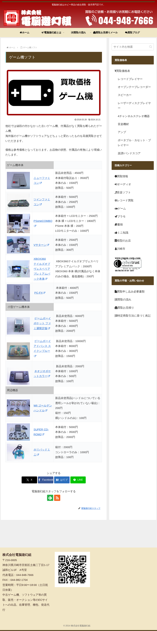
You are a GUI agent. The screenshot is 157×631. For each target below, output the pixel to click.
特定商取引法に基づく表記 (134, 315)
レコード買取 (125, 200)
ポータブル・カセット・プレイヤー (134, 143)
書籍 (120, 224)
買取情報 (122, 176)
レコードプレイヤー (130, 79)
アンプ (122, 132)
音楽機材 (123, 124)
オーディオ (124, 184)
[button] (150, 46)
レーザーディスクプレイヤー (134, 106)
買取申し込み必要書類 (131, 291)
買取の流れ (124, 299)
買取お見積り (125, 307)
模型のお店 (124, 240)
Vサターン (40, 244)
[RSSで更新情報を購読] (57, 498)
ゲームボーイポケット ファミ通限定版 (42, 323)
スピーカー (125, 95)
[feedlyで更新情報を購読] (50, 498)
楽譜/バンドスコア (129, 153)
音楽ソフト (124, 192)
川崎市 (121, 248)
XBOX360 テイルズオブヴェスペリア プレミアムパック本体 (42, 268)
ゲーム (122, 208)
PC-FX (38, 292)
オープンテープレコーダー (134, 87)
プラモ (121, 216)
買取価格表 (123, 70)
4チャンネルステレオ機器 (134, 116)
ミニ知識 (122, 232)
